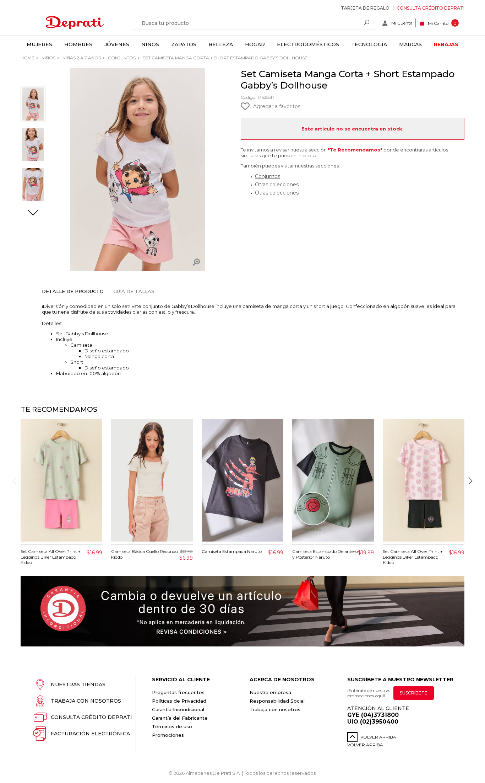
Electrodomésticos (308, 44)
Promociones (168, 735)
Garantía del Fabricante (180, 718)
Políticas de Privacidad (179, 701)
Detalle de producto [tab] (73, 291)
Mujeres (39, 44)
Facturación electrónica (90, 733)
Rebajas (446, 44)
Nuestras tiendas (78, 684)
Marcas (410, 44)
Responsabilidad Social (277, 701)
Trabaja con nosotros (86, 701)
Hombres (78, 44)
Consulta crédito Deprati (430, 8)
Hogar (255, 44)
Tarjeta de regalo (365, 8)
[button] (33, 213)
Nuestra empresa (270, 692)
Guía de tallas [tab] (133, 291)
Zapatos (183, 44)
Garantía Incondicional (178, 709)
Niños (150, 44)
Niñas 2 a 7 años (81, 57)
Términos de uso (172, 726)
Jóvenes (116, 44)
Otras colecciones (277, 184)
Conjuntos (121, 57)
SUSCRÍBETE (413, 693)
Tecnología (369, 44)
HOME (27, 57)
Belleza (220, 44)
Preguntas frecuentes (178, 692)
